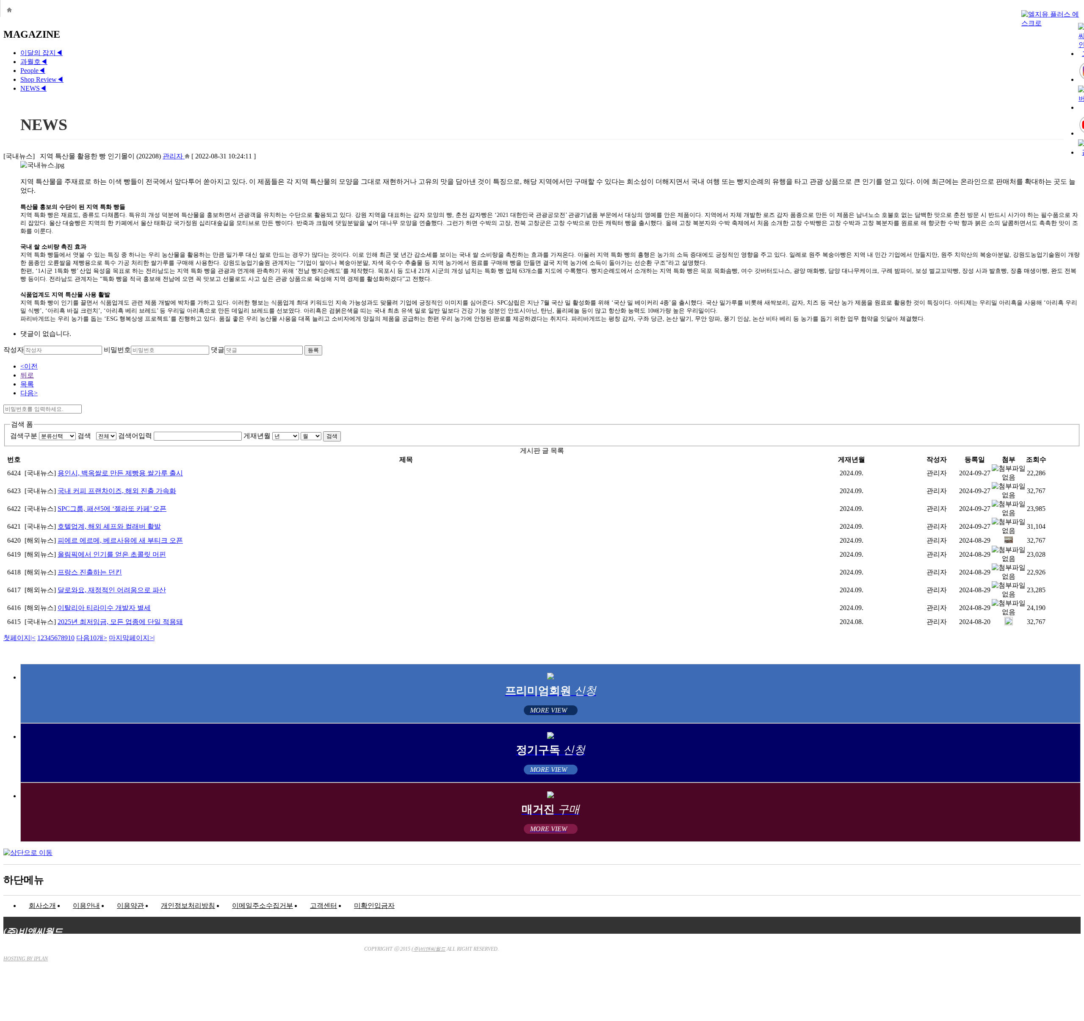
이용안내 (86, 905)
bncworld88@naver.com (618, 993)
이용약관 (130, 905)
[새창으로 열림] (187, 156)
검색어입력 (135, 435)
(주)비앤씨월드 (428, 949)
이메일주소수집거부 (262, 905)
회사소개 (42, 905)
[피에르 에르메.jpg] (1008, 541)
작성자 (13, 349)
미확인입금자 (374, 905)
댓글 (217, 349)
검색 (85, 435)
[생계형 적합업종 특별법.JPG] (1008, 623)
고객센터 (323, 905)
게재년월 (257, 435)
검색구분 (23, 435)
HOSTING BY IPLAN (25, 959)
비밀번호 (117, 349)
